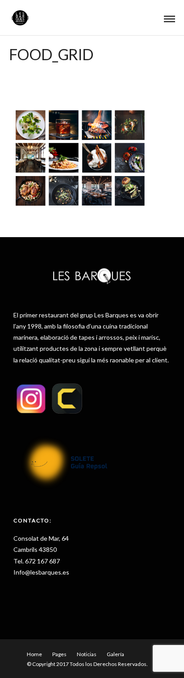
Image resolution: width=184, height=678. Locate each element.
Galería (115, 654)
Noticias (86, 654)
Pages (59, 654)
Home (34, 654)
